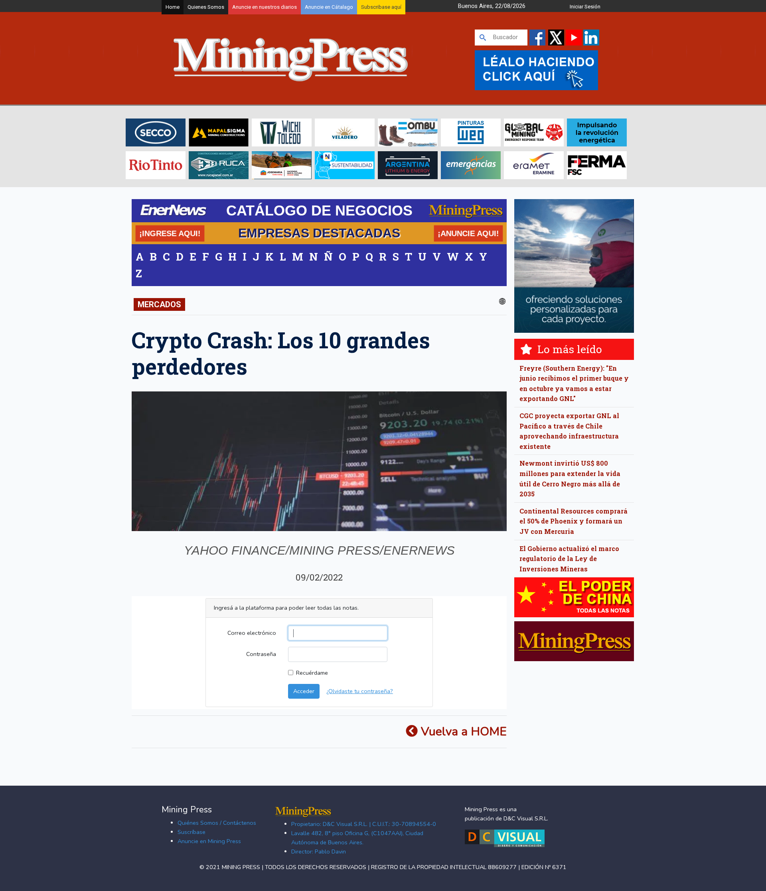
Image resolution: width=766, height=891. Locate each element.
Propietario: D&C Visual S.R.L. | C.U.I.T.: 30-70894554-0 (363, 824)
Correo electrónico (251, 633)
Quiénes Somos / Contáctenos (217, 823)
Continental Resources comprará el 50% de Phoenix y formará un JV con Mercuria (573, 521)
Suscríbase (191, 832)
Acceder (303, 691)
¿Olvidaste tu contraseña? (359, 691)
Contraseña (261, 654)
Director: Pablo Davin (318, 851)
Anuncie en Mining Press (209, 841)
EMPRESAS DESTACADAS (319, 233)
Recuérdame (312, 673)
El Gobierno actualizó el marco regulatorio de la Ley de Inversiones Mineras (569, 558)
